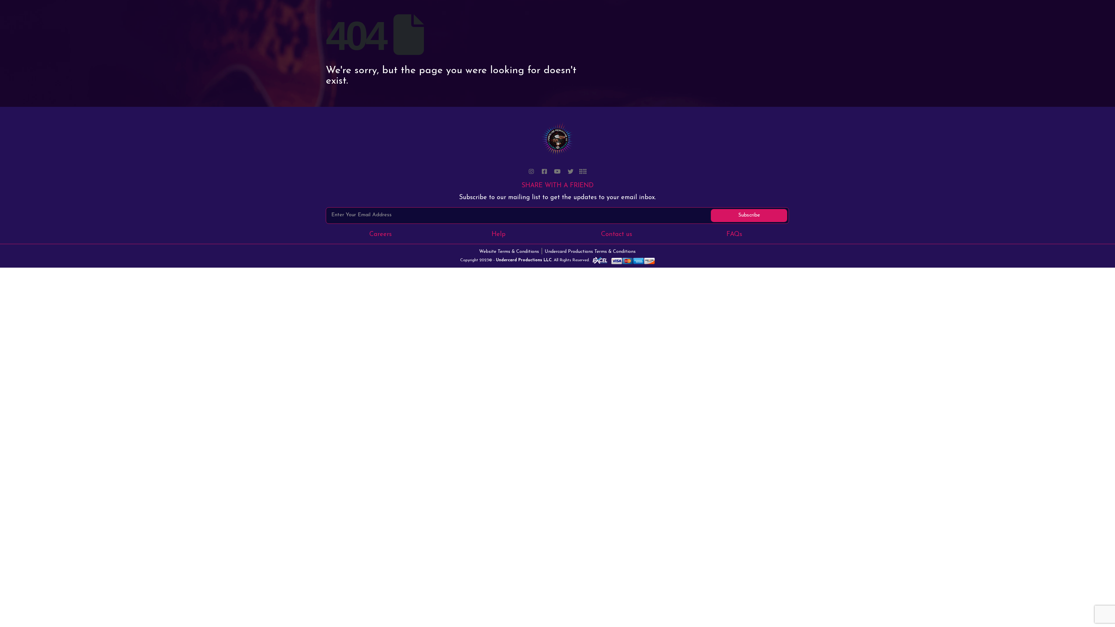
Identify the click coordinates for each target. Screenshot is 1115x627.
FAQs (734, 234)
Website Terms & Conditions (509, 251)
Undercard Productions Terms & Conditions (590, 251)
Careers (380, 234)
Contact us (616, 234)
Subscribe (749, 215)
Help (499, 234)
